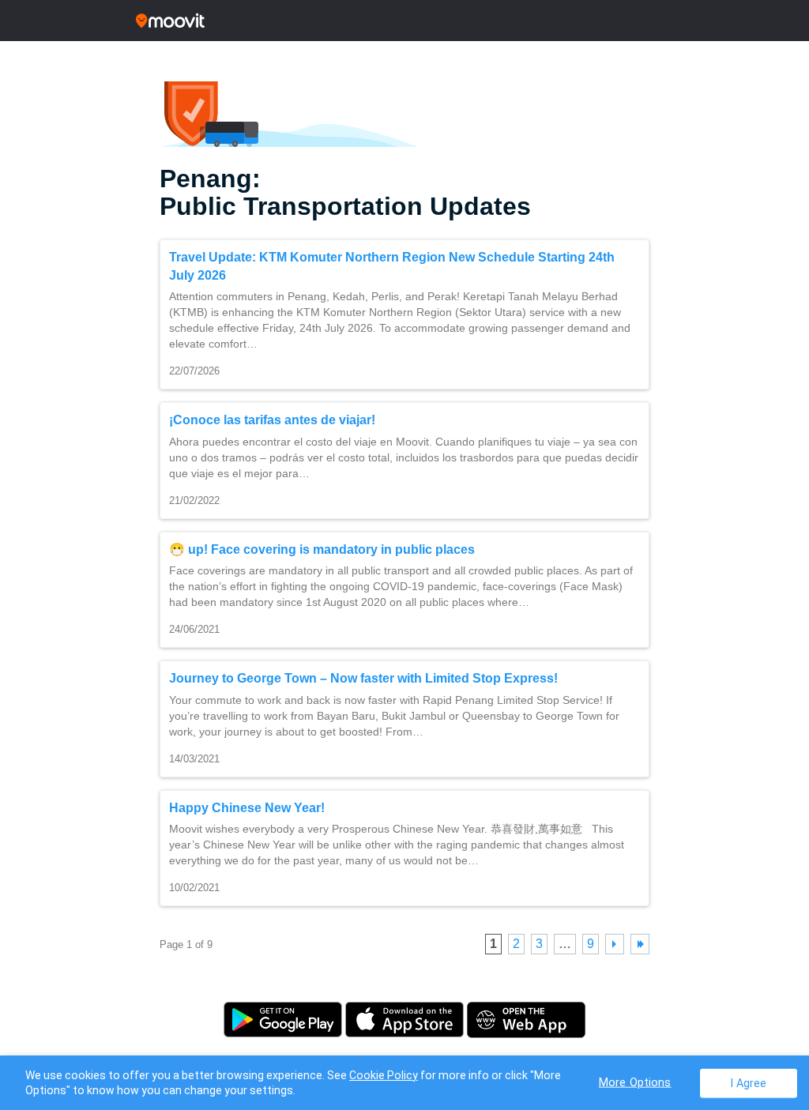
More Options (635, 1082)
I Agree (748, 1082)
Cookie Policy (383, 1075)
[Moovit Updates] (404, 20)
